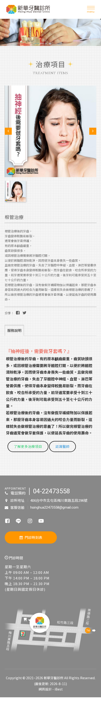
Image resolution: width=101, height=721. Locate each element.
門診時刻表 (33, 537)
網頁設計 (45, 689)
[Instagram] (29, 520)
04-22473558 (51, 491)
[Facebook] (7, 520)
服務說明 (14, 330)
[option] (50, 32)
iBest (58, 689)
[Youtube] (41, 520)
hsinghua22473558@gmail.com (54, 507)
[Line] (18, 520)
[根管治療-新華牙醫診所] (18, 312)
